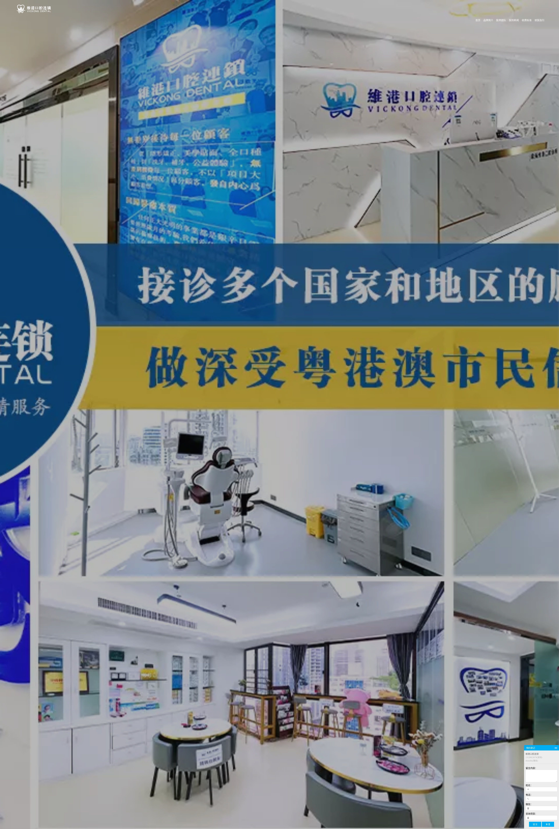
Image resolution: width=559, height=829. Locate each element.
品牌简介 (488, 20)
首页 (477, 20)
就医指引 (539, 20)
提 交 (535, 824)
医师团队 (501, 20)
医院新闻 (514, 20)
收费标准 (527, 20)
